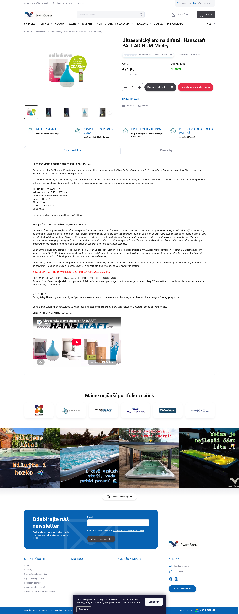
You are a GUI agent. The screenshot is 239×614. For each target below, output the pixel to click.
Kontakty (70, 3)
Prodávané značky (32, 3)
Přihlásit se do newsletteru (101, 539)
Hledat (141, 15)
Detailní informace (130, 99)
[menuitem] (31, 24)
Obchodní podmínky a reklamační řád (40, 592)
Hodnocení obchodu (53, 3)
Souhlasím (154, 601)
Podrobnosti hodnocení (163, 55)
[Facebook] (171, 578)
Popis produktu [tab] (72, 150)
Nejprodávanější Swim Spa (35, 574)
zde (138, 602)
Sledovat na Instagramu (122, 497)
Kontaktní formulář (182, 589)
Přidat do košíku (157, 87)
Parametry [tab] (166, 150)
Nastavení (84, 609)
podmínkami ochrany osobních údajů (128, 530)
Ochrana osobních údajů (34, 587)
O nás (26, 565)
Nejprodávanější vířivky (34, 578)
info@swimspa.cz (181, 566)
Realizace (82, 3)
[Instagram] (176, 578)
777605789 (179, 571)
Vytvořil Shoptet (186, 610)
